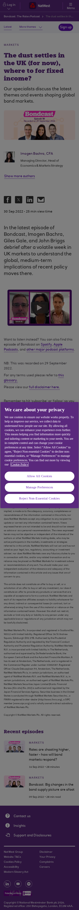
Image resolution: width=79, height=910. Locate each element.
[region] (39, 455)
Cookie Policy (19, 464)
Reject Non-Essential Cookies (39, 498)
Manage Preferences (39, 487)
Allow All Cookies (39, 476)
